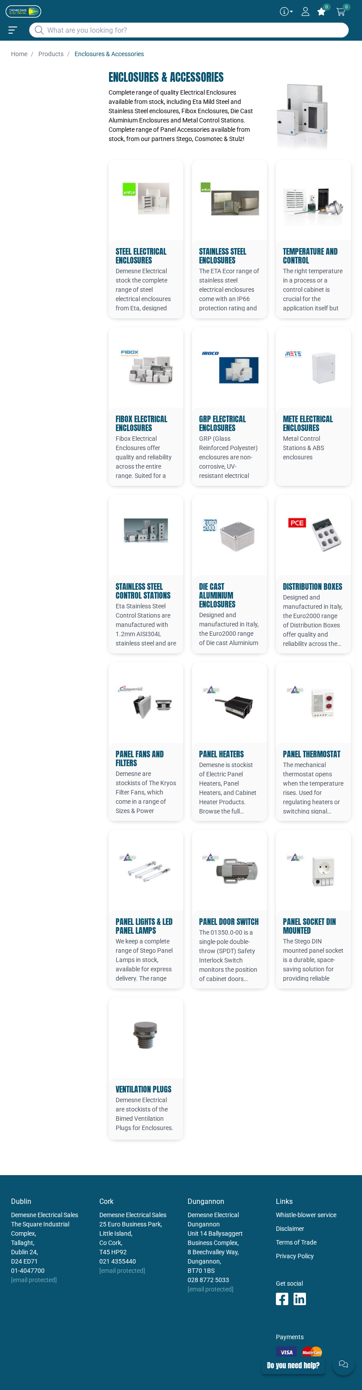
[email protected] (34, 1279)
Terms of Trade (296, 1242)
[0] (340, 12)
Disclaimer (290, 1228)
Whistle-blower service (306, 1214)
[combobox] (189, 30)
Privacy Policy (295, 1256)
